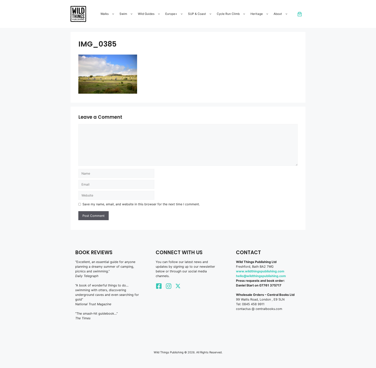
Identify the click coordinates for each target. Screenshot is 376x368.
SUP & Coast (197, 14)
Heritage (256, 14)
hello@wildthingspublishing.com (261, 276)
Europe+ (171, 14)
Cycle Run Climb (228, 14)
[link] (300, 14)
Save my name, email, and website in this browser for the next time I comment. (141, 204)
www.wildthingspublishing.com (260, 271)
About (278, 14)
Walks (104, 14)
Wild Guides (146, 14)
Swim (123, 14)
